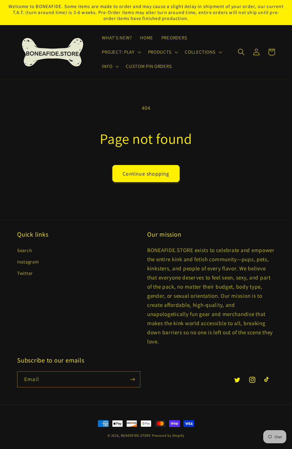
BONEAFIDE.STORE (136, 435)
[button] (121, 52)
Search (24, 250)
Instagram (28, 262)
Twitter (25, 273)
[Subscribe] (132, 379)
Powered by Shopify (168, 435)
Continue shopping (146, 173)
